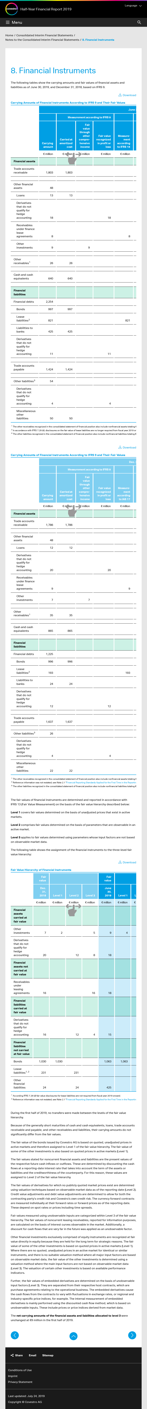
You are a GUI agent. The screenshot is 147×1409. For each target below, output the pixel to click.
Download (129, 95)
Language (131, 5)
